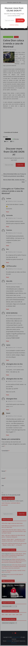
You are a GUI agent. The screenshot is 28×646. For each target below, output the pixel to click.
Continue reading (14, 25)
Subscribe (20, 20)
